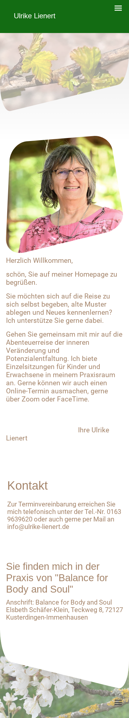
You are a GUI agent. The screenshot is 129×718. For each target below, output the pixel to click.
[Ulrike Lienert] (34, 25)
